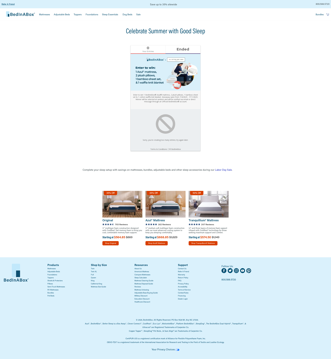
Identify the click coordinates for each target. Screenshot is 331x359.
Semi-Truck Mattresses (56, 286)
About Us (138, 268)
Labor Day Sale (223, 169)
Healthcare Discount (142, 302)
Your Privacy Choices (163, 349)
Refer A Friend (8, 4)
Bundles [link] (320, 14)
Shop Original (110, 243)
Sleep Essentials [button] (110, 14)
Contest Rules (183, 293)
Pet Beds (50, 296)
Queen (93, 277)
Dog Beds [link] (127, 14)
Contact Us (182, 268)
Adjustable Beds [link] (62, 14)
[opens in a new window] (224, 272)
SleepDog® (200, 323)
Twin (93, 268)
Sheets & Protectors (55, 280)
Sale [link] (138, 14)
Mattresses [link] (44, 14)
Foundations (52, 274)
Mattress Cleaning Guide (143, 280)
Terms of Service (184, 290)
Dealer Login (183, 299)
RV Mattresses (52, 290)
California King (96, 284)
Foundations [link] (92, 14)
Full (92, 274)
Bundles (50, 293)
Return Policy (183, 277)
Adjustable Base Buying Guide (146, 293)
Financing (182, 296)
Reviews (137, 286)
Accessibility (182, 286)
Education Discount (141, 299)
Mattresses (51, 268)
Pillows (50, 284)
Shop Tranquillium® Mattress (203, 243)
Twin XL (94, 271)
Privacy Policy (183, 284)
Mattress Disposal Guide (143, 284)
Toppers (50, 277)
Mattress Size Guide (98, 286)
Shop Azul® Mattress (156, 243)
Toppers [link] (78, 14)
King (93, 280)
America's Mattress (141, 271)
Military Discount (140, 296)
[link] (20, 14)
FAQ (179, 280)
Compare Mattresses (142, 274)
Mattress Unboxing (141, 290)
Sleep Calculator (140, 277)
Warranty (181, 274)
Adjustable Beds (53, 271)
